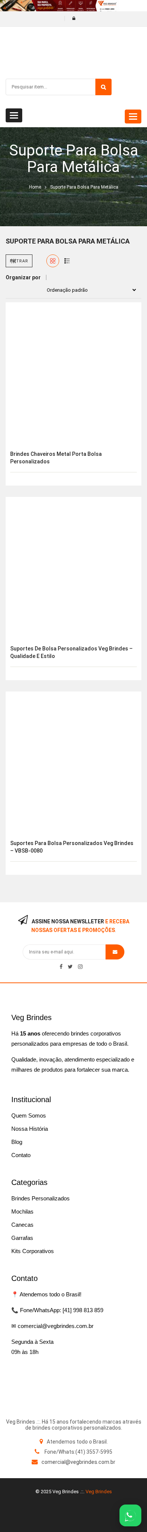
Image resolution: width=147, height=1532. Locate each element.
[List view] (67, 260)
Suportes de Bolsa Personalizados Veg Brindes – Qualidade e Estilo (71, 652)
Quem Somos (28, 1115)
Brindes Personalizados (40, 1198)
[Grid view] (52, 260)
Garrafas (22, 1238)
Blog (16, 1142)
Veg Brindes (99, 1491)
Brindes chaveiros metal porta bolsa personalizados (56, 457)
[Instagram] (80, 967)
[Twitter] (70, 967)
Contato (21, 1155)
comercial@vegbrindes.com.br (78, 1462)
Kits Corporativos (32, 1251)
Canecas (22, 1224)
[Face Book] (61, 967)
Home (35, 187)
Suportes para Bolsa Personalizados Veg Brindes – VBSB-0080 (71, 847)
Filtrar (19, 261)
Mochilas (22, 1211)
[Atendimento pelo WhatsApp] (130, 1515)
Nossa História (29, 1128)
